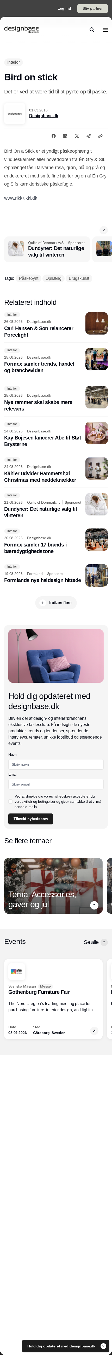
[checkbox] (10, 801)
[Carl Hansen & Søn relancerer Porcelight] (56, 325)
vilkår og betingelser (39, 801)
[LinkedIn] (65, 136)
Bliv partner (93, 8)
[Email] (88, 136)
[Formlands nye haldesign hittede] (56, 575)
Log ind (64, 8)
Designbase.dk (43, 116)
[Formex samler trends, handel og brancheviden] (56, 361)
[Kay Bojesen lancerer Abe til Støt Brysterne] (56, 435)
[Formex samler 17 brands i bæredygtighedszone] (56, 541)
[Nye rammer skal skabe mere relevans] (56, 399)
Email (12, 774)
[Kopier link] (100, 136)
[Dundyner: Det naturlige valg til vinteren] (47, 249)
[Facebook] (54, 136)
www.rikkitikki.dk (20, 198)
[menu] (105, 29)
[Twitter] (76, 136)
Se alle (91, 942)
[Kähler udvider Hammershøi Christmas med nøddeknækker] (56, 470)
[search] (92, 29)
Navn (12, 754)
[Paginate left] (8, 886)
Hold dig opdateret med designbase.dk (61, 1346)
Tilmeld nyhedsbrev (31, 819)
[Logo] (21, 30)
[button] (103, 230)
